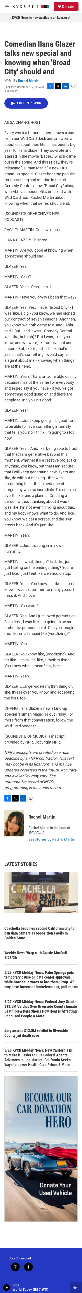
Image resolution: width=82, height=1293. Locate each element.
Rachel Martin (28, 80)
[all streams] (76, 1287)
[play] (6, 1287)
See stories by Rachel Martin (51, 839)
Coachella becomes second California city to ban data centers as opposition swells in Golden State (39, 933)
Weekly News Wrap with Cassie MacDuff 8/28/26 (35, 955)
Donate (68, 7)
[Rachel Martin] (14, 823)
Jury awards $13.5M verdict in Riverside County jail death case (36, 1033)
